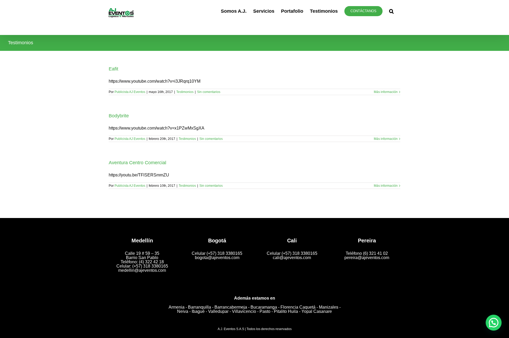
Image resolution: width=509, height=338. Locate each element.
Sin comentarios (208, 92)
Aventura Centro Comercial (137, 162)
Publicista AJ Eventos (130, 92)
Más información (386, 92)
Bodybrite (119, 115)
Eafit (113, 69)
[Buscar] (391, 11)
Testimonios (185, 92)
